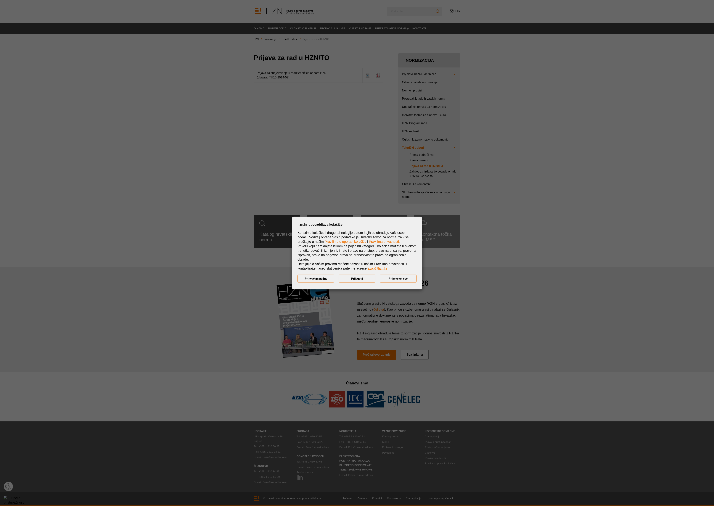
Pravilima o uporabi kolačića (345, 242)
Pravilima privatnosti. (384, 242)
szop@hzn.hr (377, 268)
